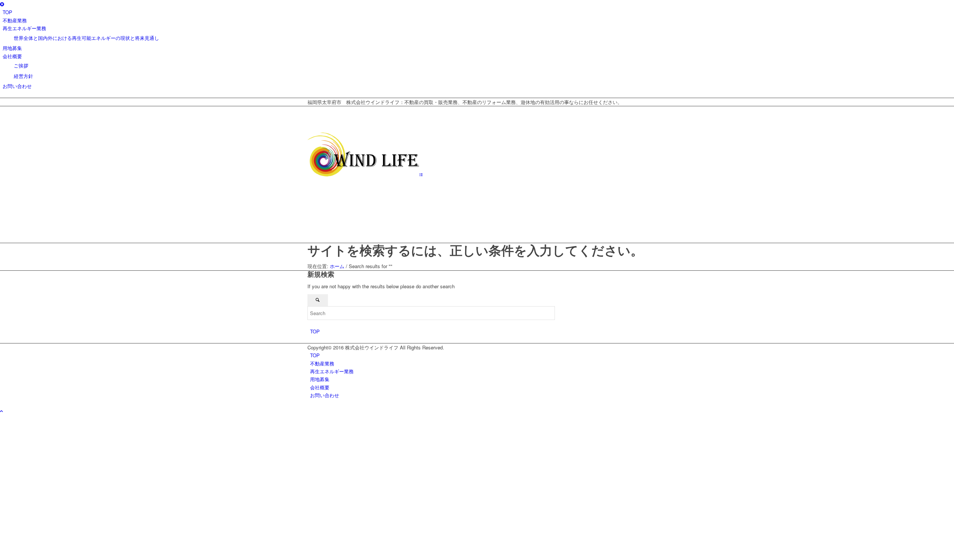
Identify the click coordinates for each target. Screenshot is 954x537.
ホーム (337, 266)
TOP (315, 331)
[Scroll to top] (1, 410)
